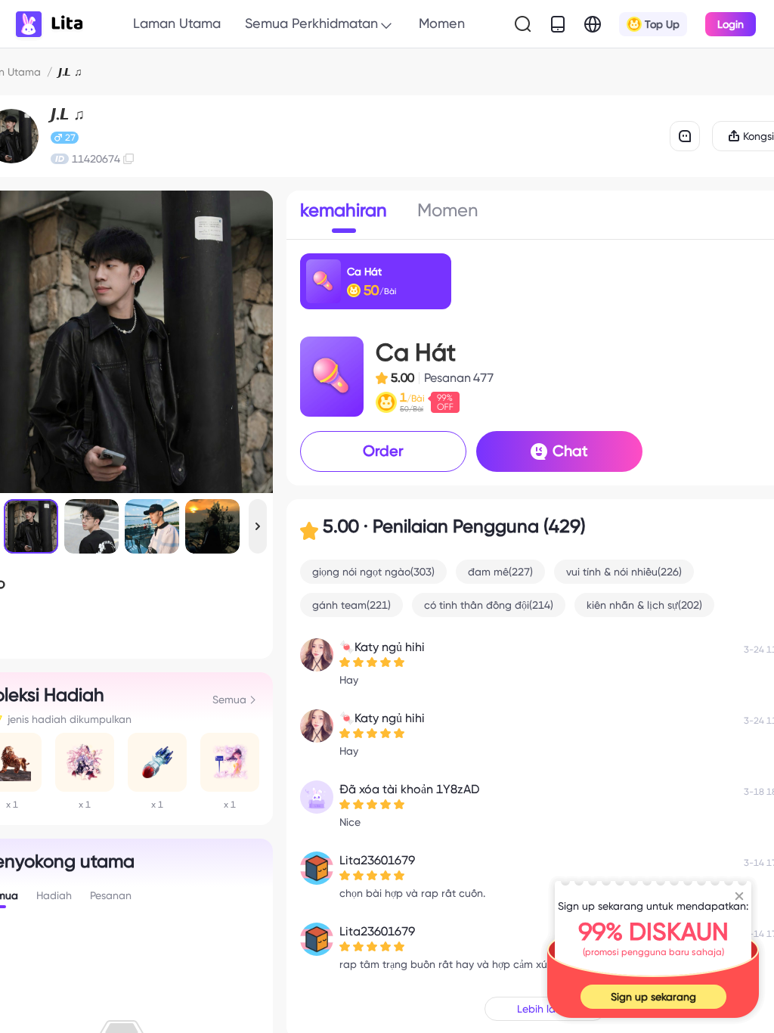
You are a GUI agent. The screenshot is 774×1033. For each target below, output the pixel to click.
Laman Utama (177, 23)
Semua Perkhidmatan (311, 23)
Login (730, 24)
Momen (442, 23)
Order (383, 451)
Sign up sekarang (653, 997)
